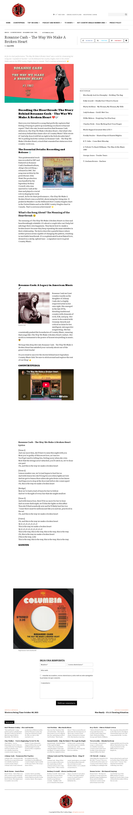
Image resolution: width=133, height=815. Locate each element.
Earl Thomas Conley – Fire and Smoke (19, 727)
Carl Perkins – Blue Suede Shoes (59, 727)
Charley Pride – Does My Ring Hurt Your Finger (102, 124)
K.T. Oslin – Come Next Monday (96, 141)
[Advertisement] (46, 263)
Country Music (16, 32)
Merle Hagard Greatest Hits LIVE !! (97, 129)
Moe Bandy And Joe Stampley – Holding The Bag (103, 95)
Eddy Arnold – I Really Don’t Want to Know (100, 100)
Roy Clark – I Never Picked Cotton (103, 727)
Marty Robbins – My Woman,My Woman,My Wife (103, 106)
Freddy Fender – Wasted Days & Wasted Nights (102, 135)
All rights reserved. (78, 812)
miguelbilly (10, 45)
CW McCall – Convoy (97, 756)
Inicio (7, 32)
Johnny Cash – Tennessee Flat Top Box (19, 756)
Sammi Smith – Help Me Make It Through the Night (66, 741)
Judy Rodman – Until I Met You (95, 112)
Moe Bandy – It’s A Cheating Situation (111, 712)
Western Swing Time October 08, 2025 (21, 712)
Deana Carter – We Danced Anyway (103, 771)
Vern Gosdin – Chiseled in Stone (102, 741)
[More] (126, 41)
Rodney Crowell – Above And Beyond (61, 771)
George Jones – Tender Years (95, 155)
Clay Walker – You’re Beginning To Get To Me (22, 741)
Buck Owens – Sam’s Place (14, 771)
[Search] (126, 14)
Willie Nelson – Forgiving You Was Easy (99, 118)
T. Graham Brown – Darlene (94, 161)
